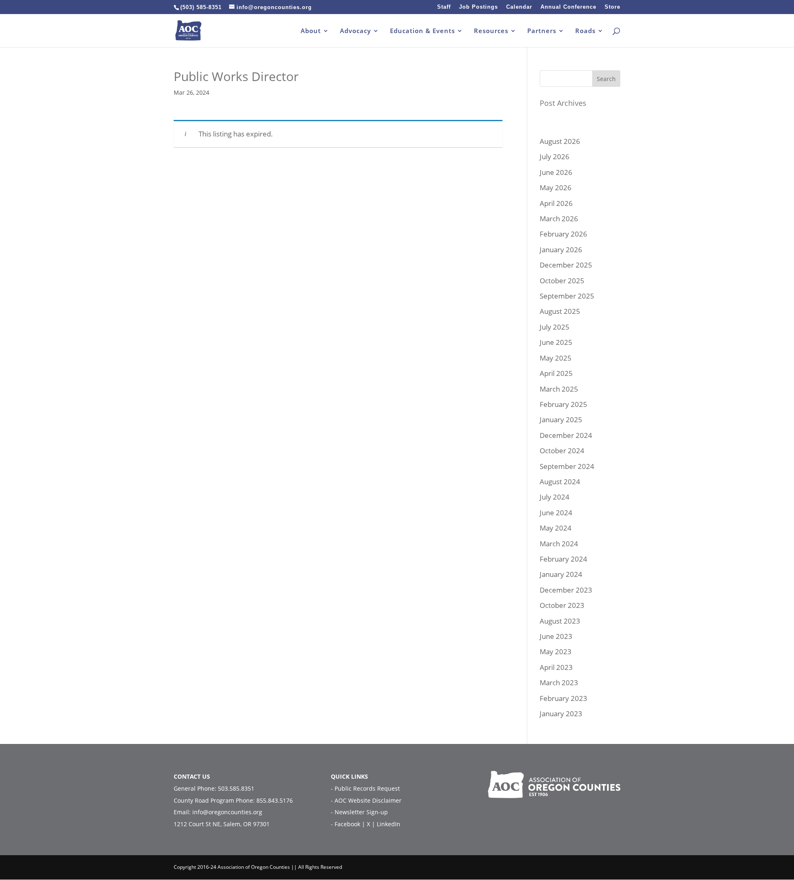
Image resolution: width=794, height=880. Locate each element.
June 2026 (556, 172)
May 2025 (556, 358)
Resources (491, 31)
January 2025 (561, 419)
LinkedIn (388, 824)
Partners (541, 31)
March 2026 (559, 218)
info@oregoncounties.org (227, 812)
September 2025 (567, 296)
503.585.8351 (236, 788)
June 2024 (556, 512)
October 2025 (562, 280)
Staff (444, 7)
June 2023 (556, 636)
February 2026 (563, 234)
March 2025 (559, 389)
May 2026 (556, 187)
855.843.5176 (274, 800)
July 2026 (554, 156)
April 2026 (556, 203)
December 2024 (566, 435)
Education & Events (422, 31)
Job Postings (478, 7)
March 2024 (559, 543)
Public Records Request (367, 788)
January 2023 (561, 713)
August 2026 (560, 141)
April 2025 (556, 373)
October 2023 (562, 605)
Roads (585, 31)
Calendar (519, 7)
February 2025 (563, 404)
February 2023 (563, 698)
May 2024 (556, 528)
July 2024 (554, 497)
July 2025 (554, 327)
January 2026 (561, 249)
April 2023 (556, 667)
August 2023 (560, 621)
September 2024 (567, 466)
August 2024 (560, 481)
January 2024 (561, 574)
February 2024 (563, 559)
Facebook (348, 824)
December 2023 (566, 590)
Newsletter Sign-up (361, 812)
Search (606, 79)
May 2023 (556, 651)
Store (612, 7)
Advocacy (355, 31)
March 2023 (559, 682)
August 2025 (560, 311)
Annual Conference (568, 7)
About (311, 31)
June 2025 (556, 342)
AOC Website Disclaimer (368, 800)
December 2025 (566, 265)
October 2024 (562, 450)
